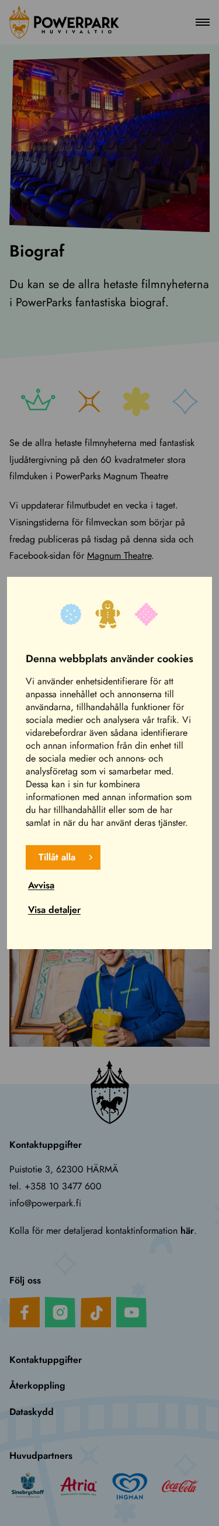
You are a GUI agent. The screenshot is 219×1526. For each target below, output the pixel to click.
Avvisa (41, 885)
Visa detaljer (54, 909)
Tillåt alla (57, 857)
